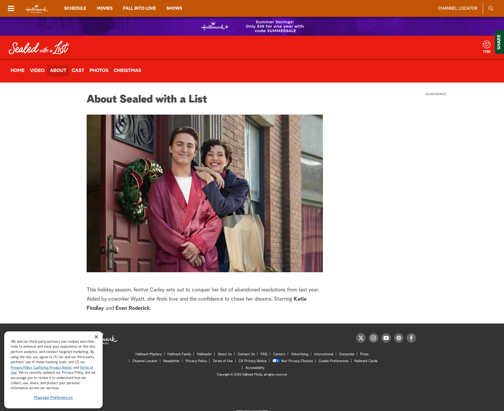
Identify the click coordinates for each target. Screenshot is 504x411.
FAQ (264, 354)
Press (364, 354)
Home (17, 70)
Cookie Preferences (334, 361)
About (58, 70)
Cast (78, 70)
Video (37, 70)
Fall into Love (139, 8)
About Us (225, 354)
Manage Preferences (53, 398)
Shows (174, 8)
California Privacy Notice (53, 367)
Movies (105, 8)
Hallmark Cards (365, 361)
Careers (279, 354)
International (323, 354)
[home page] (36, 8)
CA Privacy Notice (253, 361)
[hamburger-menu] (11, 8)
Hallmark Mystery (148, 354)
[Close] (96, 336)
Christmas (127, 70)
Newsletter (171, 361)
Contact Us (246, 354)
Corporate (346, 354)
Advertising (299, 354)
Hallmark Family (179, 354)
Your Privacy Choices (297, 361)
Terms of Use (223, 361)
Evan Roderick (133, 308)
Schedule (75, 8)
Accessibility (254, 368)
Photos (99, 70)
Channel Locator (457, 8)
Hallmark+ (204, 354)
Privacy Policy (196, 361)
